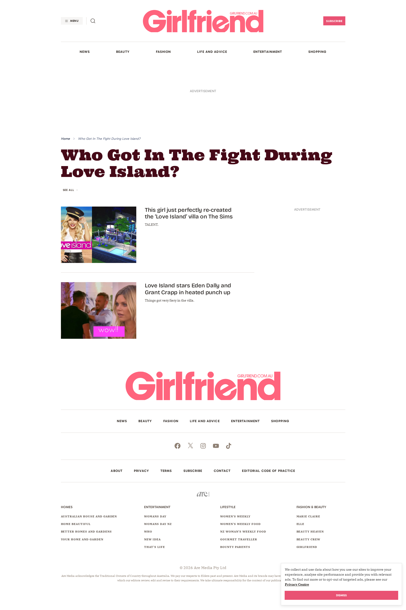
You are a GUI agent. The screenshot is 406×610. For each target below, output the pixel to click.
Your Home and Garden (82, 539)
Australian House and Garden (89, 516)
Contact (222, 471)
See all (68, 190)
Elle (301, 524)
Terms (166, 471)
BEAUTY (123, 52)
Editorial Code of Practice (268, 471)
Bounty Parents (235, 547)
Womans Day (155, 516)
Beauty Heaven (310, 531)
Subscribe (334, 21)
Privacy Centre (297, 584)
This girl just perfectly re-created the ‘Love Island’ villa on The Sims (189, 213)
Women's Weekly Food (240, 524)
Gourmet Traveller (238, 539)
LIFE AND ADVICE (212, 52)
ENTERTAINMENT (267, 52)
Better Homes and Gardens (86, 531)
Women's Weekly (235, 516)
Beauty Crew (308, 539)
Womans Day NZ (158, 524)
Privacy (141, 471)
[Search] (93, 21)
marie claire (308, 516)
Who (148, 531)
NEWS (85, 52)
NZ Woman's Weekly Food (243, 531)
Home (65, 139)
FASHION (163, 52)
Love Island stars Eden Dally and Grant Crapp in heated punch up (188, 289)
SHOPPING (317, 52)
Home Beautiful (76, 524)
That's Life (154, 547)
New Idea (152, 539)
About (117, 471)
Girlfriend (307, 547)
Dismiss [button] (341, 595)
